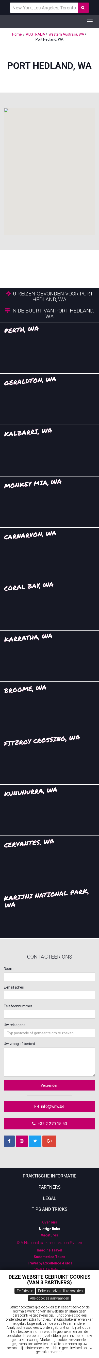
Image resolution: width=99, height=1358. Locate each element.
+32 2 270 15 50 (52, 1123)
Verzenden (49, 1085)
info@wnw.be (52, 1106)
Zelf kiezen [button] (24, 1291)
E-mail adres (14, 987)
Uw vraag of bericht (19, 1044)
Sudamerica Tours (49, 1257)
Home (17, 34)
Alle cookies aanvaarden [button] (49, 1298)
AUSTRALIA (35, 34)
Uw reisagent (14, 1025)
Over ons (49, 1222)
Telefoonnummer (18, 1006)
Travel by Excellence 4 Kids (49, 1263)
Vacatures (49, 1235)
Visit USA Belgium (50, 1270)
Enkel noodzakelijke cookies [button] (60, 1291)
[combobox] (49, 1033)
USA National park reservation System (49, 1242)
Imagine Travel (49, 1250)
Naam (8, 968)
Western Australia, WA (66, 34)
